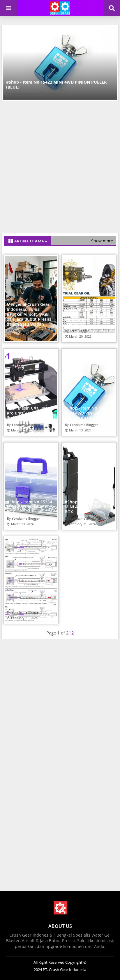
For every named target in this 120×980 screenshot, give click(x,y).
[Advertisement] (60, 169)
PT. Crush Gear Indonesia (64, 969)
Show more (102, 241)
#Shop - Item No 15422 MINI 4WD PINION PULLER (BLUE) (56, 84)
